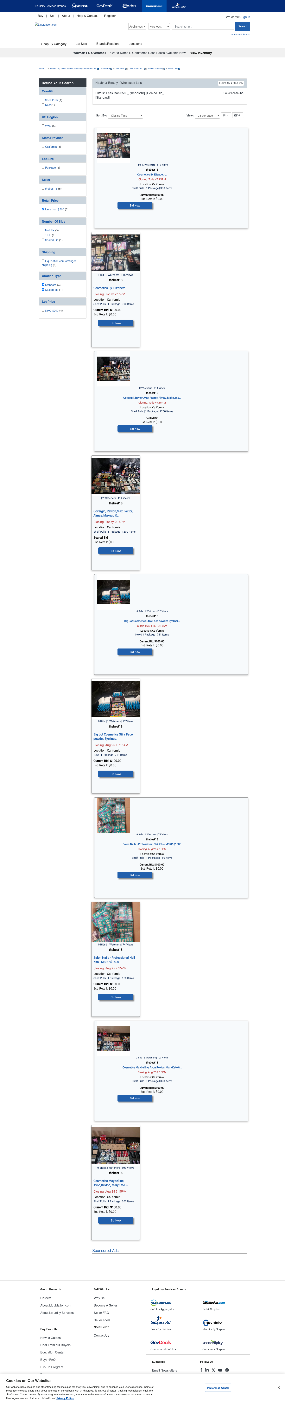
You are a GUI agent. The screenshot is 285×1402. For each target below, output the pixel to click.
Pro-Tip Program (51, 1367)
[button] (62, 91)
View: (190, 115)
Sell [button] (52, 15)
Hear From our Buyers (55, 1345)
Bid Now (135, 205)
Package (50, 167)
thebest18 (54, 68)
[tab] (62, 91)
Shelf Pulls (51, 100)
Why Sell (100, 1298)
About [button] (66, 15)
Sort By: (101, 115)
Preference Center (218, 1388)
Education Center (52, 1352)
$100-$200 (52, 310)
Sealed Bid (173, 68)
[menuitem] (40, 16)
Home (41, 68)
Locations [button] (135, 43)
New (48, 105)
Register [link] (110, 15)
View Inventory (201, 52)
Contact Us (101, 1335)
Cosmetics (119, 68)
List (227, 115)
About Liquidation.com (55, 1305)
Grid (239, 115)
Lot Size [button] (81, 43)
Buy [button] (40, 15)
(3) (52, 230)
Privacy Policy (65, 1398)
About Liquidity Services (57, 1312)
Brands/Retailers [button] (107, 43)
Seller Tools (102, 1320)
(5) (50, 126)
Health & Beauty (155, 68)
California (51, 146)
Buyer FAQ (47, 1359)
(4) (53, 100)
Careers (45, 1298)
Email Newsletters (164, 1370)
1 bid (48, 235)
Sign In (245, 17)
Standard (105, 68)
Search (243, 26)
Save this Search (231, 83)
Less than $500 (136, 68)
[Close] (279, 1387)
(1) (50, 105)
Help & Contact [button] (87, 15)
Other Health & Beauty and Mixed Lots (78, 68)
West (48, 126)
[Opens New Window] (79, 6)
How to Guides (50, 1337)
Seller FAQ (101, 1312)
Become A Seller (105, 1305)
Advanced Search (240, 34)
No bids (49, 230)
